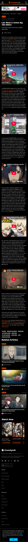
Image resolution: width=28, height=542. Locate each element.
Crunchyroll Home (5, 13)
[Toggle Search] (26, 2)
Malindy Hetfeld (7, 413)
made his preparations (9, 90)
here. (5, 536)
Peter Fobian (7, 32)
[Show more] (2, 2)
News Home (13, 13)
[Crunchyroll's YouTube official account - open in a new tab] (2, 460)
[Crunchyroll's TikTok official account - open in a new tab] (14, 460)
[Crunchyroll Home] (9, 451)
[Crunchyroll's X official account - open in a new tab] (11, 460)
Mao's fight (15, 157)
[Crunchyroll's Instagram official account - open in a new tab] (8, 460)
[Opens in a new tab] (14, 8)
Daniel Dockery (7, 364)
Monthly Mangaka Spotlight (19, 321)
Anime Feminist (5, 325)
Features (19, 13)
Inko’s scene (20, 253)
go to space (6, 211)
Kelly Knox (6, 389)
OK (13, 539)
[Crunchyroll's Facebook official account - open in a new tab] (5, 460)
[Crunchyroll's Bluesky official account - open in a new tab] (18, 460)
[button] (7, 465)
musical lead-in (7, 107)
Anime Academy (11, 323)
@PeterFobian (5, 326)
